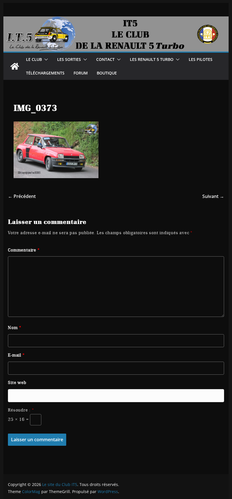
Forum (81, 73)
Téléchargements (45, 73)
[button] (45, 59)
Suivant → (213, 196)
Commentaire (23, 250)
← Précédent (22, 196)
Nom (14, 327)
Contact (105, 59)
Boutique (107, 73)
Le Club (34, 59)
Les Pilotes (200, 59)
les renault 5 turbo (151, 59)
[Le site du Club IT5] (15, 66)
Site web (17, 382)
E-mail (16, 355)
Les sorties (69, 59)
